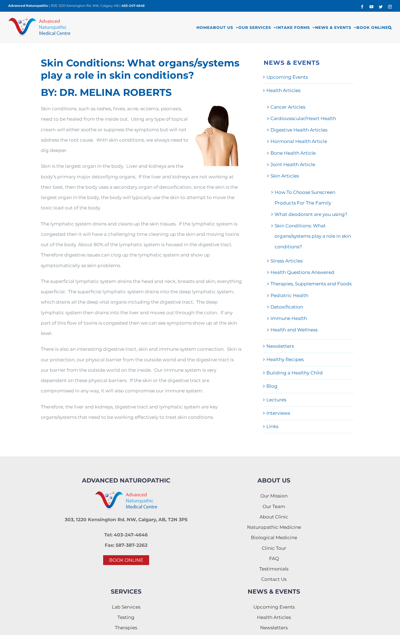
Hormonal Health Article (298, 141)
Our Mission (274, 496)
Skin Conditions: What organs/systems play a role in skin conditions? (313, 236)
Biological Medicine (274, 537)
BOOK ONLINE (126, 560)
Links (272, 426)
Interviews (278, 413)
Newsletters (280, 346)
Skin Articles (284, 176)
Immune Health (288, 318)
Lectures (276, 399)
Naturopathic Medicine (274, 527)
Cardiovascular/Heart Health (303, 118)
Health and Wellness (294, 329)
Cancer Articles (287, 107)
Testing (126, 617)
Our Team (274, 506)
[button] (390, 27)
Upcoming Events (287, 77)
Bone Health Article (293, 153)
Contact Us (274, 579)
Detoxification (286, 307)
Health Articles (283, 90)
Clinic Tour (274, 548)
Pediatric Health (289, 295)
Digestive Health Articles (298, 130)
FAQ (274, 558)
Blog (272, 386)
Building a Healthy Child (294, 372)
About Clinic (274, 517)
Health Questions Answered (302, 272)
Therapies (126, 627)
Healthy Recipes (285, 359)
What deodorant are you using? (311, 214)
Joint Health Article (292, 164)
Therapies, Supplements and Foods (311, 283)
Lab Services (126, 607)
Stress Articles (286, 261)
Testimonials (273, 569)
